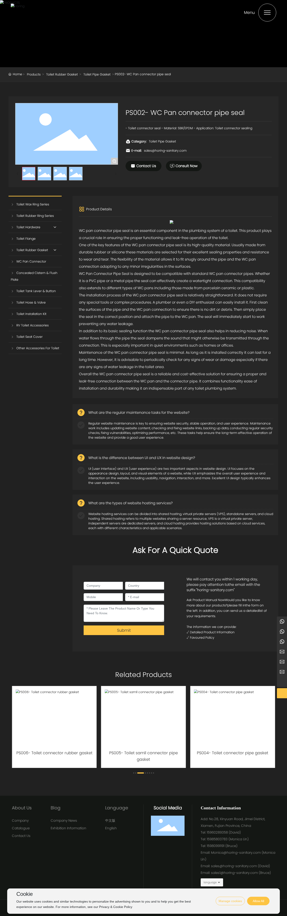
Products (34, 74)
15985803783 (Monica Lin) (228, 839)
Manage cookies (230, 901)
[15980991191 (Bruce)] (282, 632)
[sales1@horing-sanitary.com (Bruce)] (282, 662)
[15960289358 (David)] (282, 642)
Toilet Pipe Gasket (97, 74)
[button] (133, 773)
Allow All (258, 901)
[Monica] (282, 652)
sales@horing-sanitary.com (165, 150)
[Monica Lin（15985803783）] (282, 621)
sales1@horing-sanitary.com (234, 872)
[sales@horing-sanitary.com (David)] (282, 672)
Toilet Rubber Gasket (62, 74)
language (210, 882)
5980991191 (216, 845)
